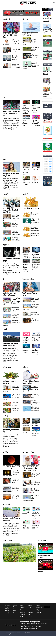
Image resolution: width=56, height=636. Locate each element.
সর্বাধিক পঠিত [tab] (50, 9)
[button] (2, 3)
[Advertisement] (21, 84)
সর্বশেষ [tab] (45, 9)
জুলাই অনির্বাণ (40, 571)
